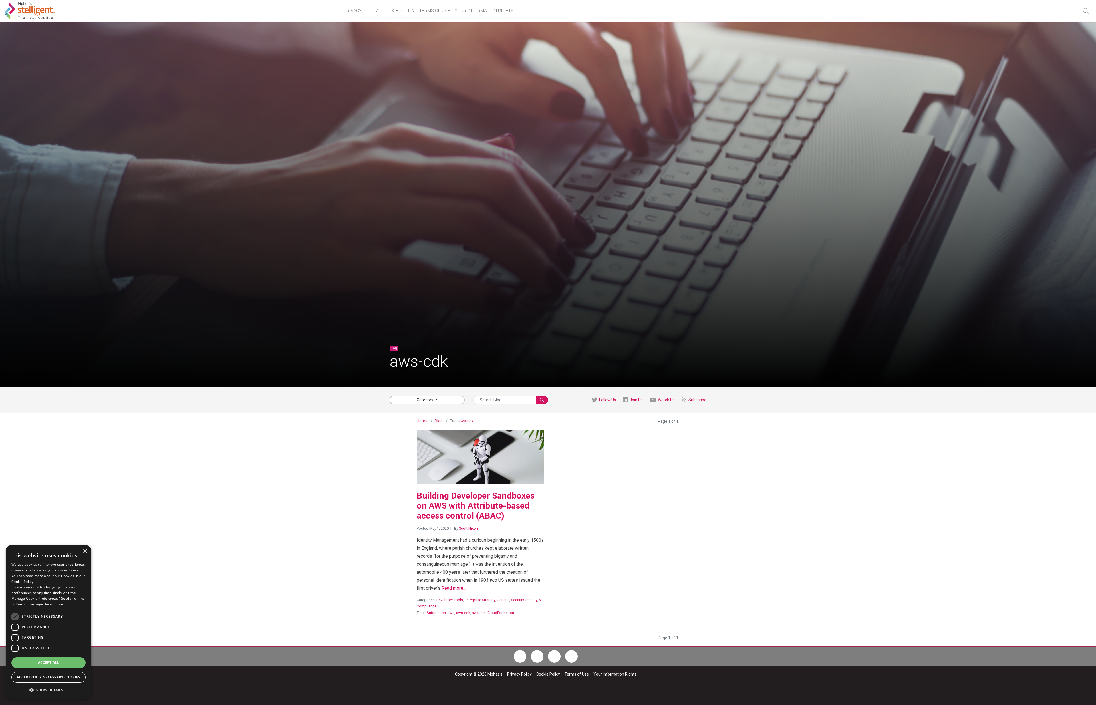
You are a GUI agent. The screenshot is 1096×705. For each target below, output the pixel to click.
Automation (436, 613)
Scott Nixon (468, 528)
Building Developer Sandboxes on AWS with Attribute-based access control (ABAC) (476, 506)
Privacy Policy (361, 10)
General (503, 600)
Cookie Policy (398, 10)
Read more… (454, 588)
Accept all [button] (48, 662)
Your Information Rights (484, 10)
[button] (1085, 11)
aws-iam (479, 613)
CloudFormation (500, 613)
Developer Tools (449, 600)
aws (451, 613)
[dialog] (48, 622)
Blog (439, 421)
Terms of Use (434, 10)
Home (422, 421)
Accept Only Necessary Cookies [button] (48, 677)
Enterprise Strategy (480, 600)
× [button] (85, 551)
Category (425, 400)
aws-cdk (466, 421)
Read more (54, 604)
